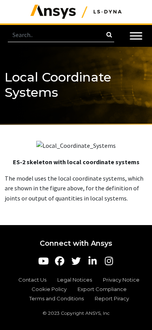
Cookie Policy (49, 289)
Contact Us (32, 280)
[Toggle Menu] (136, 35)
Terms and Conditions (56, 298)
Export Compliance (102, 289)
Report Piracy (112, 298)
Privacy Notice (121, 280)
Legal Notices (74, 280)
